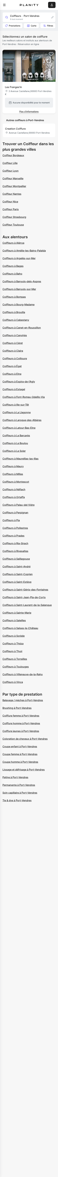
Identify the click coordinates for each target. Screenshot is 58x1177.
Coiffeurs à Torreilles (14, 658)
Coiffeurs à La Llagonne (16, 412)
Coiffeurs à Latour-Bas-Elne (18, 427)
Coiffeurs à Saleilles (14, 620)
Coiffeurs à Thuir (12, 651)
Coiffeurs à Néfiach (13, 489)
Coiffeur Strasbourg (14, 217)
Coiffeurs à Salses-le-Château (20, 628)
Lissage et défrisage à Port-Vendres (23, 769)
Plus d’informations (29, 111)
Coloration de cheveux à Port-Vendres (25, 738)
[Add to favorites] (51, 54)
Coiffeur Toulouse (13, 224)
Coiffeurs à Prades (13, 535)
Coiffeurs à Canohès (14, 335)
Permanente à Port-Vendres (18, 785)
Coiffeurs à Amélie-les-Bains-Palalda (24, 250)
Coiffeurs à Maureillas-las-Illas (20, 458)
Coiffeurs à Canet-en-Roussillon (21, 327)
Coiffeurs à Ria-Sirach (15, 543)
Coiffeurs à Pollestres (15, 527)
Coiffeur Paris (10, 209)
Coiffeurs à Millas (12, 474)
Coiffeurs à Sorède (13, 635)
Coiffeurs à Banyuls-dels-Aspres (21, 281)
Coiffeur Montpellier (14, 186)
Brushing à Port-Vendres (17, 707)
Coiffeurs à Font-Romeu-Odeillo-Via (23, 396)
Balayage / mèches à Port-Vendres (22, 700)
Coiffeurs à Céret (12, 343)
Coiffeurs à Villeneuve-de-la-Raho (22, 674)
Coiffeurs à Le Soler (14, 450)
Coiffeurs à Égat (12, 366)
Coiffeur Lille (9, 163)
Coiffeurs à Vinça (12, 682)
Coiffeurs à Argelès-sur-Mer (19, 258)
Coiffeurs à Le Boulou (15, 443)
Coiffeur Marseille (12, 178)
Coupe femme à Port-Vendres (19, 754)
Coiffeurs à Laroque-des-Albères (21, 420)
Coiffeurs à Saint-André (16, 566)
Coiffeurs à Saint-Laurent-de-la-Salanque (27, 605)
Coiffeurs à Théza (13, 643)
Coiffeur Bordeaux (13, 155)
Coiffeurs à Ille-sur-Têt (15, 404)
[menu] (4, 5)
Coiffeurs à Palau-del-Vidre (18, 504)
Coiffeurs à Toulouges (15, 666)
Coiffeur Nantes (11, 193)
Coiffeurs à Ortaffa (13, 497)
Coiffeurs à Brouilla (13, 312)
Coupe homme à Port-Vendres (20, 761)
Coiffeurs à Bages (13, 266)
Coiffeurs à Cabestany (15, 319)
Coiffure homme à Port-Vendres (21, 723)
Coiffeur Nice (10, 201)
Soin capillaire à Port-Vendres (19, 792)
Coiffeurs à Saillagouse (16, 558)
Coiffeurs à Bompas (14, 296)
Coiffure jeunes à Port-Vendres (20, 731)
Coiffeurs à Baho (12, 273)
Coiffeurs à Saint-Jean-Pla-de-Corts (24, 597)
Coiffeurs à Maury (13, 466)
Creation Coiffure (15, 128)
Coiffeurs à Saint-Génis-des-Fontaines (25, 589)
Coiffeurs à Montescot (15, 481)
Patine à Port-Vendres (15, 777)
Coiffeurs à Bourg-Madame (18, 304)
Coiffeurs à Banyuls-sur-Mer (19, 289)
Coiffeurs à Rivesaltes (15, 551)
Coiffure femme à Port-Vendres (20, 715)
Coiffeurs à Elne (11, 373)
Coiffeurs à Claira (12, 350)
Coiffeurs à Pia (11, 520)
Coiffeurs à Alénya (13, 242)
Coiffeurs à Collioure (14, 358)
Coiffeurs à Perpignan (15, 512)
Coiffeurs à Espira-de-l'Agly (18, 381)
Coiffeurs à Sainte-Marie (16, 612)
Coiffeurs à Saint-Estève (16, 581)
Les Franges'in (13, 87)
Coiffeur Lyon (10, 170)
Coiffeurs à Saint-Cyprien (17, 574)
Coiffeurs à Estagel (13, 389)
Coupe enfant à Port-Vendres (19, 746)
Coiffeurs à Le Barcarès (16, 435)
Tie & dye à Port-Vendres (17, 800)
